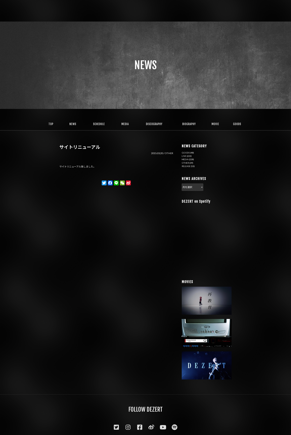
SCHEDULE (99, 124)
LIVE (184, 156)
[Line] (116, 183)
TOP (50, 124)
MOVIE (215, 124)
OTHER (169, 153)
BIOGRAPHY (189, 124)
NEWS (72, 124)
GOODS (237, 124)
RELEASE (186, 166)
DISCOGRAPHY (154, 124)
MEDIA (125, 124)
